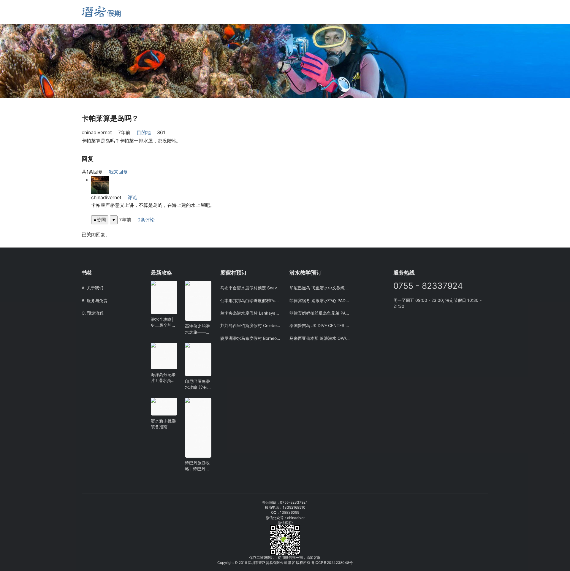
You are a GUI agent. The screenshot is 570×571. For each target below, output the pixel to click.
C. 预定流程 (93, 312)
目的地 (144, 132)
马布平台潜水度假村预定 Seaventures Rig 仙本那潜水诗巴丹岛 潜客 (250, 287)
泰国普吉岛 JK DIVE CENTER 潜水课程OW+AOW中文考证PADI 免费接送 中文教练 (319, 325)
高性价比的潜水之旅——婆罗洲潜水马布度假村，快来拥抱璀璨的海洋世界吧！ (197, 329)
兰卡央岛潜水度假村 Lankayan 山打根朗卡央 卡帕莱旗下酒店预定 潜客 (250, 312)
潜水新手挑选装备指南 (163, 423)
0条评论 (146, 220)
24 (333, 562)
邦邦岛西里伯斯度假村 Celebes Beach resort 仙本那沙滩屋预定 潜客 (250, 325)
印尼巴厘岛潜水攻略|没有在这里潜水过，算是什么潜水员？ (197, 384)
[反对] (114, 219)
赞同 (101, 220)
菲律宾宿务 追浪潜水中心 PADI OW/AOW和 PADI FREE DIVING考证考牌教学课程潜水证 (319, 300)
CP (320, 562)
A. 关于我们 (92, 287)
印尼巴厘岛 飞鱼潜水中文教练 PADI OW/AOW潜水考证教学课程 (319, 287)
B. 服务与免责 (94, 300)
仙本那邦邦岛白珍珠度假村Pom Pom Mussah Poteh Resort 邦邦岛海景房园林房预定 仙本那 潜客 (250, 300)
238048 (342, 562)
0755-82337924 (294, 502)
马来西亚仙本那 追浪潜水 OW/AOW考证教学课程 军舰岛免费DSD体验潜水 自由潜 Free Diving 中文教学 (319, 338)
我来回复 (118, 172)
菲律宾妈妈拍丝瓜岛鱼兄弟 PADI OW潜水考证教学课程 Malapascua (319, 312)
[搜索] (153, 12)
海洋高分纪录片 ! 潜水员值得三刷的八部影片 (163, 377)
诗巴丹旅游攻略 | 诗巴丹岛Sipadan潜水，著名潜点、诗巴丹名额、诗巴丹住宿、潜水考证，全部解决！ (197, 466)
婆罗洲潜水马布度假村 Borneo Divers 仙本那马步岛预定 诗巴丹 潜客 (250, 338)
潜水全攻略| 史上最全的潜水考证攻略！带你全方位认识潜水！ (163, 322)
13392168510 (294, 507)
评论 (132, 197)
